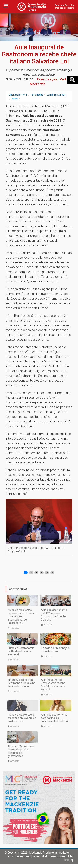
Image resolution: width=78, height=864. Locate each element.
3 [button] (36, 572)
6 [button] (52, 572)
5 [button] (47, 572)
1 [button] (26, 572)
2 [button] (31, 572)
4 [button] (41, 572)
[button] (68, 539)
